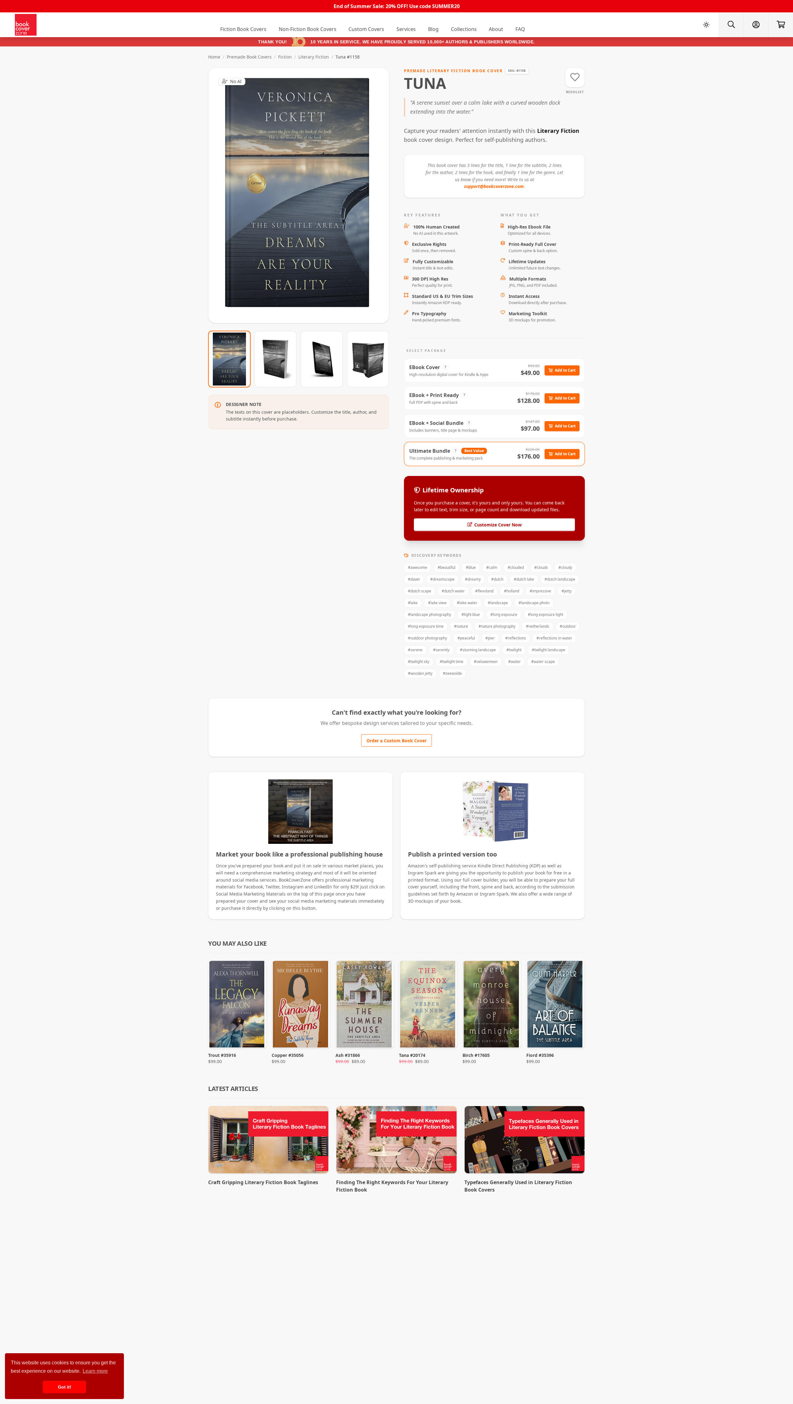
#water (514, 661)
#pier (490, 638)
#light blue (471, 614)
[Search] (731, 24)
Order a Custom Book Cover (396, 740)
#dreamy (473, 579)
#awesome (417, 567)
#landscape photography (429, 614)
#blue (471, 567)
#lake (413, 602)
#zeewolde (452, 673)
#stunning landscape (478, 649)
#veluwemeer (486, 661)
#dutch (497, 579)
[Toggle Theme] (706, 24)
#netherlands (537, 626)
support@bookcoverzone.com (494, 186)
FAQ (520, 29)
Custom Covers (366, 29)
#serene (415, 649)
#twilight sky (418, 661)
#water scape (543, 661)
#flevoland (484, 591)
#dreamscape (442, 579)
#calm (491, 567)
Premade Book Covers (249, 57)
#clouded (516, 567)
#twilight (513, 649)
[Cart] (780, 24)
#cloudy (565, 567)
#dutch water (453, 591)
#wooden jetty (420, 673)
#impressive (540, 591)
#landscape (498, 602)
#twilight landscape (548, 649)
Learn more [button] (95, 1371)
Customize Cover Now (498, 525)
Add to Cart (565, 370)
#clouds (541, 567)
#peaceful (466, 638)
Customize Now (302, 195)
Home (214, 57)
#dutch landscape (560, 579)
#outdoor (568, 626)
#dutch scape (419, 591)
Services (406, 29)
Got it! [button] (64, 1386)
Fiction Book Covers (243, 29)
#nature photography (497, 626)
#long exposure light (545, 614)
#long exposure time (426, 626)
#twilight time (451, 661)
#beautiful (446, 567)
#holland (511, 591)
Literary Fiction (313, 57)
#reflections (515, 638)
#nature (461, 626)
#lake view (437, 602)
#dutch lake (524, 579)
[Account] (755, 24)
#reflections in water (554, 638)
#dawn (414, 579)
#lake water (467, 602)
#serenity (441, 649)
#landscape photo (534, 602)
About (496, 29)
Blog (433, 29)
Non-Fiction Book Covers (307, 29)
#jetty (567, 591)
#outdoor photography (427, 638)
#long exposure (503, 614)
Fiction (285, 57)
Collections (464, 29)
